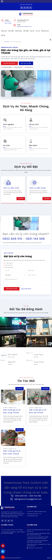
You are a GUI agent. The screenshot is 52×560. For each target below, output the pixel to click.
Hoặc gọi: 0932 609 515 (26, 288)
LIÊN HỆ (3, 35)
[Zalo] (3, 551)
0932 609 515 (8, 21)
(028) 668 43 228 (37, 513)
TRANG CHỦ (4, 31)
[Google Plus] (27, 7)
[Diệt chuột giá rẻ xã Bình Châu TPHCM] (13, 438)
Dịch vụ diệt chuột (11, 188)
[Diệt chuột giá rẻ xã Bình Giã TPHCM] (39, 397)
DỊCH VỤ (32, 31)
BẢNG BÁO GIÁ (45, 31)
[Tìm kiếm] (49, 40)
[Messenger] (3, 546)
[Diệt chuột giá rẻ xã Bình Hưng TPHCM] (13, 397)
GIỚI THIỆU (11, 31)
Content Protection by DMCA (28, 557)
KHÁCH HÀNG (18, 31)
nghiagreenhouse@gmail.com (24, 26)
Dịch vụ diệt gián (36, 188)
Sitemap (49, 557)
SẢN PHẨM (26, 31)
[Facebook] (24, 7)
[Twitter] (21, 7)
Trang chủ (7, 41)
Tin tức (14, 407)
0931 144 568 (8, 23)
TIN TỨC (38, 31)
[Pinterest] (30, 7)
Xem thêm (20, 198)
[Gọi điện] (3, 557)
